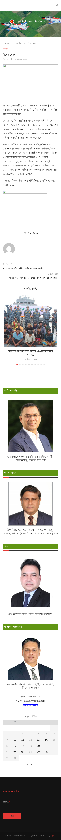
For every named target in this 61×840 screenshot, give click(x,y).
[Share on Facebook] (28, 233)
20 (38, 746)
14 (46, 740)
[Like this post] (25, 233)
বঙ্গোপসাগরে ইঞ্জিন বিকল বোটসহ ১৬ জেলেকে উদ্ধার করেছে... (30, 353)
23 (7, 752)
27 (38, 752)
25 (22, 752)
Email (6, 802)
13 (38, 740)
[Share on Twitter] (31, 233)
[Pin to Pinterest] (34, 233)
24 (14, 752)
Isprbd (53, 835)
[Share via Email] (37, 233)
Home (6, 43)
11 (22, 740)
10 (14, 740)
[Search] (57, 4)
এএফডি (18, 43)
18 (22, 746)
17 (14, 746)
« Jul (29, 765)
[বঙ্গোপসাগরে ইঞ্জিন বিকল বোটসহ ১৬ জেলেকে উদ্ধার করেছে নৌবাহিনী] (30, 321)
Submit (12, 816)
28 (46, 752)
